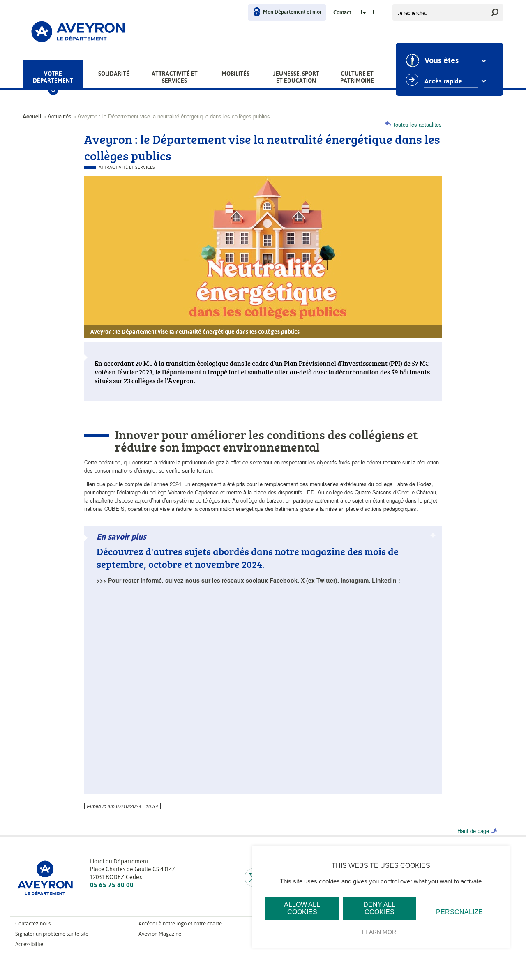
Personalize (459, 912)
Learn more (381, 932)
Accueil (32, 116)
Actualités (60, 116)
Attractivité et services (175, 77)
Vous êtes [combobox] (441, 61)
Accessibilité (29, 944)
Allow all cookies (302, 908)
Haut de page (473, 831)
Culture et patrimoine (357, 77)
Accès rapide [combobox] (443, 81)
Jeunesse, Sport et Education (296, 77)
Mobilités (235, 73)
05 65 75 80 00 (112, 885)
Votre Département (53, 77)
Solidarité (113, 73)
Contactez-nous (33, 923)
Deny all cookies (379, 908)
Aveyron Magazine (159, 934)
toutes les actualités (418, 124)
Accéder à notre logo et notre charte (180, 923)
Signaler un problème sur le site (51, 934)
